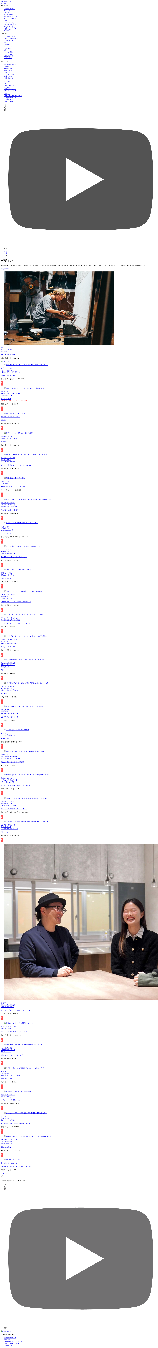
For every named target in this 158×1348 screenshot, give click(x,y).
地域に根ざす (8, 40)
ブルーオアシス (9, 22)
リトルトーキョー (10, 89)
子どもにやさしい (10, 74)
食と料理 (7, 44)
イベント (7, 81)
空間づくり (8, 48)
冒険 (5, 20)
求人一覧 (4, 3)
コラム (6, 83)
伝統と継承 (8, 58)
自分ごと (7, 12)
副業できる (8, 76)
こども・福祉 (8, 52)
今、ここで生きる (10, 18)
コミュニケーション (11, 38)
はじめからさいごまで (11, 16)
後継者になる (8, 78)
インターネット (9, 46)
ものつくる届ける (10, 37)
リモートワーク (9, 72)
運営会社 (7, 94)
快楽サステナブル (10, 28)
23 (6, 1173)
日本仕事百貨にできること (13, 96)
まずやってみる (9, 9)
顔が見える (8, 30)
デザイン (7, 42)
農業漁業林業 (8, 56)
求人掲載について (10, 98)
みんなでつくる (9, 26)
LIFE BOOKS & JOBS (11, 90)
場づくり (7, 50)
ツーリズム (8, 54)
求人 (5, 254)
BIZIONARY (8, 87)
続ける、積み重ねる (11, 24)
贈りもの (7, 11)
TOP (5, 252)
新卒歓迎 (7, 66)
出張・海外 (8, 70)
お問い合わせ (8, 99)
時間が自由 (8, 68)
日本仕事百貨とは (10, 85)
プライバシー (8, 101)
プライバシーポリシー (11, 1343)
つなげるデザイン (10, 14)
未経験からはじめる (11, 64)
